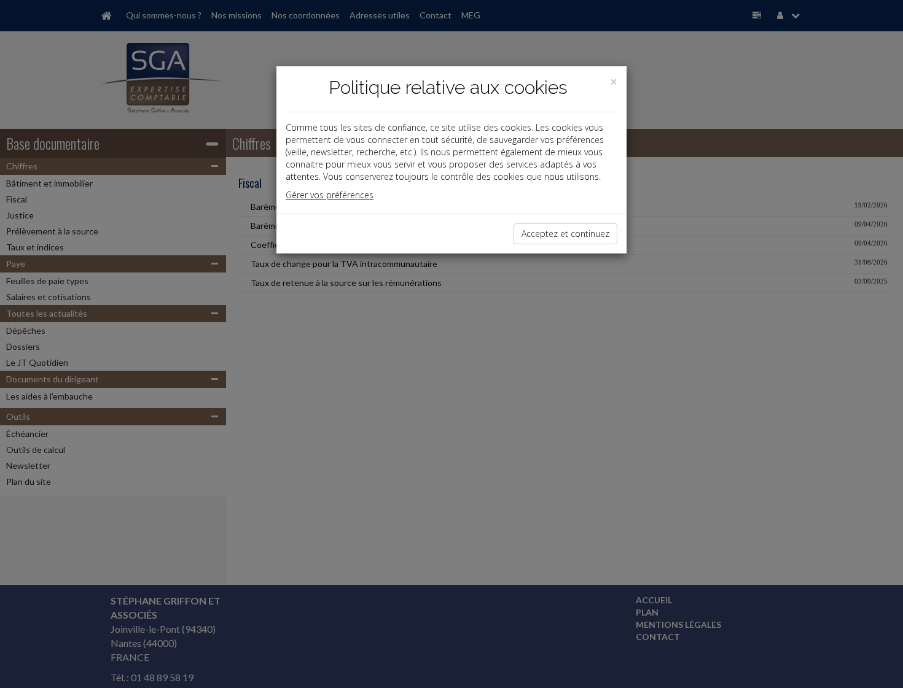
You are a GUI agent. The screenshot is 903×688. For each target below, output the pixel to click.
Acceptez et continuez (565, 233)
